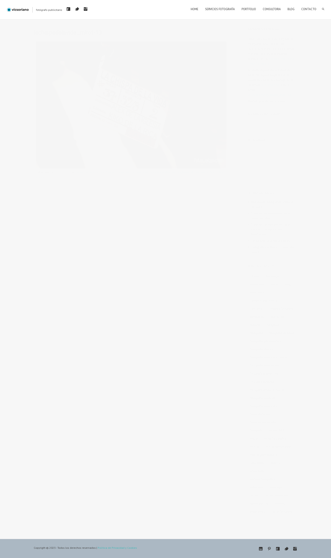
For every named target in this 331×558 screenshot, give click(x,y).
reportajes (276, 487)
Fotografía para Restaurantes (270, 241)
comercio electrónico (263, 300)
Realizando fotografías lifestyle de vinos (272, 204)
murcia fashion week (278, 447)
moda (254, 438)
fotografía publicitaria (263, 406)
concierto (256, 309)
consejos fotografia (281, 309)
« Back (40, 177)
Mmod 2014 (276, 430)
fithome (255, 325)
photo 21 (276, 463)
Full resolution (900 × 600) (207, 172)
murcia (254, 447)
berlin (274, 284)
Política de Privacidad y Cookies (117, 547)
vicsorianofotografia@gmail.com (270, 95)
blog (288, 284)
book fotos (257, 292)
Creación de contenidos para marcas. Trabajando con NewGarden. (270, 229)
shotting (280, 503)
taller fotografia (282, 512)
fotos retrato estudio (263, 422)
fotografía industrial (262, 398)
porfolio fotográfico (262, 479)
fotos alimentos (260, 414)
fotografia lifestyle (262, 349)
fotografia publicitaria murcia (268, 357)
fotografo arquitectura (264, 374)
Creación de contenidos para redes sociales (270, 215)
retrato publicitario (277, 495)
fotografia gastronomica (265, 341)
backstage (272, 276)
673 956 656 (270, 85)
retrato (254, 495)
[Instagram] (85, 9)
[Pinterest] (269, 548)
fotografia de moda (281, 333)
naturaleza (257, 463)
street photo (258, 512)
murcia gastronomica (263, 455)
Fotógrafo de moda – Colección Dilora (272, 249)
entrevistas (257, 317)
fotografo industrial (262, 382)
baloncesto (257, 284)
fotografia (256, 333)
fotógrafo (256, 430)
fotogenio (273, 325)
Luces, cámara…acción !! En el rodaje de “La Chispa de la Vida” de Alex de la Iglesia (132, 172)
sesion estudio (259, 503)
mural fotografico (275, 438)
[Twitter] (77, 9)
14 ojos (255, 276)
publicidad (256, 487)
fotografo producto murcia (267, 390)
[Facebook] (68, 9)
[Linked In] (260, 548)
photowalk (257, 471)
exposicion (277, 317)
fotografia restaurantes (264, 365)
